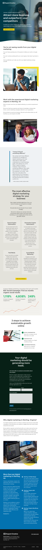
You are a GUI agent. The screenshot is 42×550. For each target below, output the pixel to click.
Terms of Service (12, 410)
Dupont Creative (6, 536)
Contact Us (6, 513)
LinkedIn (33, 546)
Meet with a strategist (8, 29)
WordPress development (13, 537)
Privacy (19, 546)
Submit (11, 405)
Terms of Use (15, 546)
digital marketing (8, 538)
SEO (18, 537)
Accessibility (23, 546)
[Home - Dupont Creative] (9, 3)
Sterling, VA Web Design (30, 476)
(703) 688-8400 (35, 534)
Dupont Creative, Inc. (9, 546)
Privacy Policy (28, 408)
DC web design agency (15, 536)
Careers (4, 547)
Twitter (37, 546)
